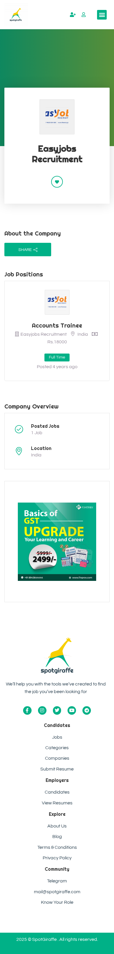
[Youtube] (72, 710)
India (36, 455)
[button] (102, 15)
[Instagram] (42, 710)
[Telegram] (86, 710)
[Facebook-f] (27, 710)
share (25, 250)
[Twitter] (57, 710)
